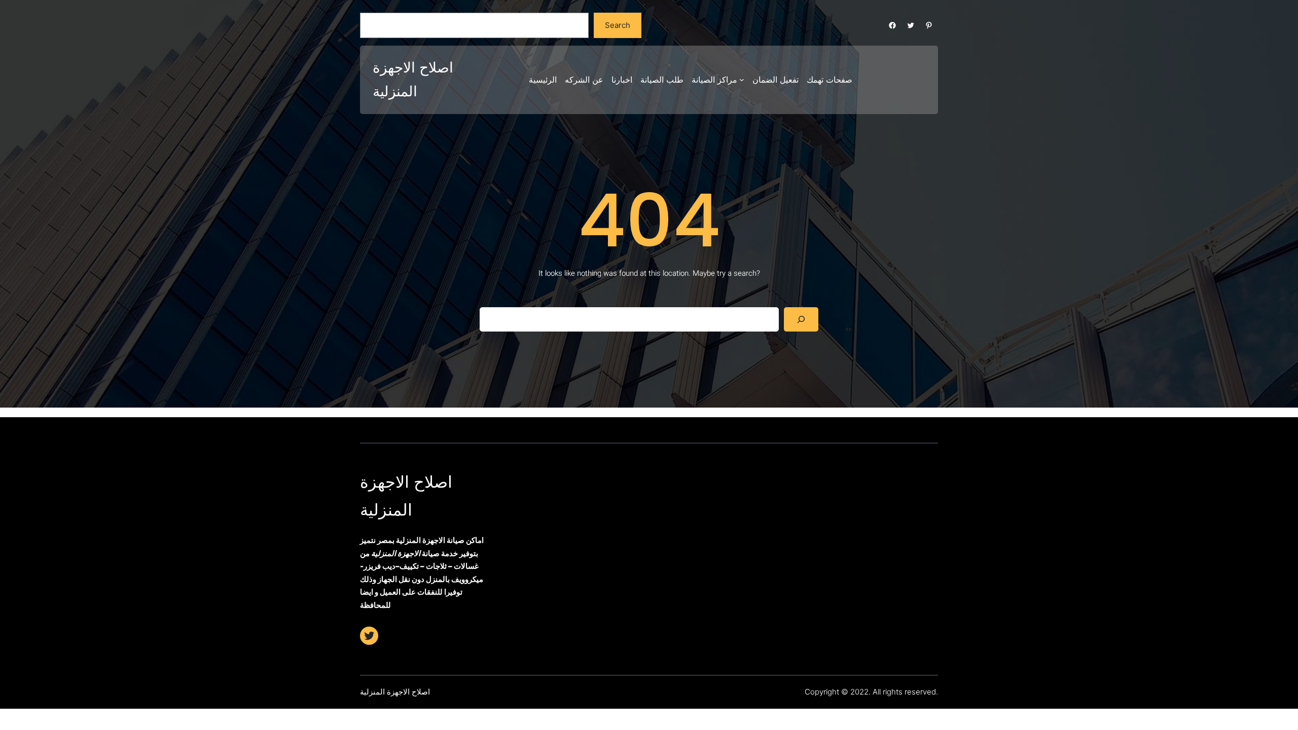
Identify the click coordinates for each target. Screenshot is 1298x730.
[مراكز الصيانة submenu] (741, 79)
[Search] (801, 319)
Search (617, 25)
